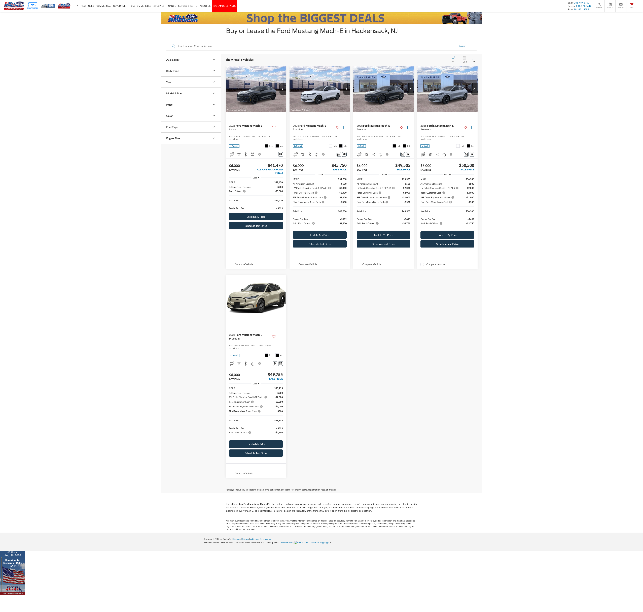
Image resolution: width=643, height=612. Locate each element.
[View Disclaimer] (260, 154)
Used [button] (91, 6)
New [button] (83, 6)
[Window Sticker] (280, 154)
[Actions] (280, 128)
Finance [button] (171, 6)
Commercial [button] (103, 6)
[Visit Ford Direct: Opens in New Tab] (302, 542)
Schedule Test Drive (256, 225)
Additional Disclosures (260, 539)
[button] (282, 89)
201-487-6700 (286, 542)
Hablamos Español (224, 6)
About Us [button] (205, 6)
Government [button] (121, 6)
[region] (256, 195)
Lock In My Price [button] (255, 216)
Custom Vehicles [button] (141, 6)
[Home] (77, 6)
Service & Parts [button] (187, 6)
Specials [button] (159, 6)
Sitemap (237, 539)
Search (462, 46)
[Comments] (339, 154)
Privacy (245, 539)
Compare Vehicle (244, 264)
